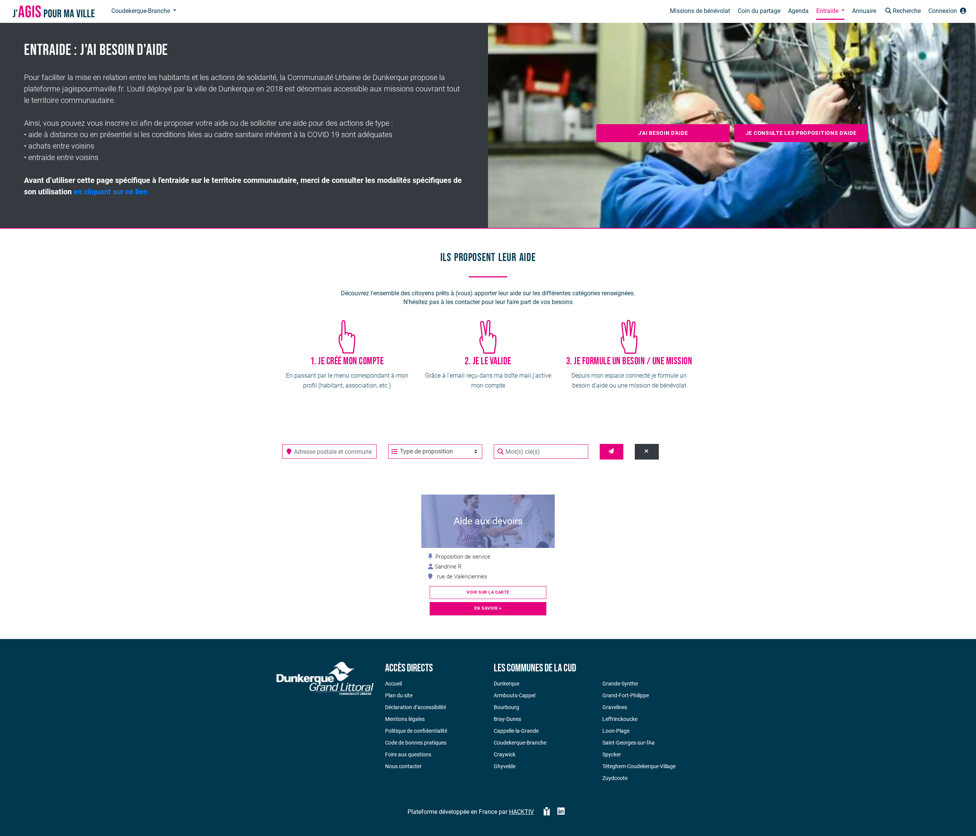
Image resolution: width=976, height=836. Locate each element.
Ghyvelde (504, 766)
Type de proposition (426, 451)
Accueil (393, 684)
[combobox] (329, 451)
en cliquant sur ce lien (111, 191)
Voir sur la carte (488, 592)
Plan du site (399, 695)
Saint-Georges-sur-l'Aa (628, 743)
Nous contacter (403, 766)
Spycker (611, 754)
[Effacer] (647, 452)
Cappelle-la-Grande (516, 731)
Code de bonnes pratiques (415, 743)
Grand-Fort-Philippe (625, 695)
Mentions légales (405, 719)
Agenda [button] (798, 10)
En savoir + (487, 608)
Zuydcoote (615, 778)
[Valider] (612, 452)
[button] (902, 11)
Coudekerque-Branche (520, 743)
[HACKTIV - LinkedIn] (561, 812)
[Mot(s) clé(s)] (500, 451)
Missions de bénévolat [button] (700, 10)
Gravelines (614, 707)
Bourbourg (506, 707)
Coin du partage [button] (759, 10)
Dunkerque (506, 684)
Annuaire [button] (864, 10)
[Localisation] (289, 451)
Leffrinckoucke (619, 719)
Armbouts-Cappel (514, 695)
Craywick (504, 754)
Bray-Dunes (507, 719)
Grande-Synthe (620, 684)
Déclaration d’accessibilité (415, 707)
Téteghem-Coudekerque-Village (639, 766)
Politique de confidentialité (416, 731)
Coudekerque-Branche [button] (141, 10)
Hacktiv (521, 811)
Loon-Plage (615, 731)
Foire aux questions (408, 754)
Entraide (828, 10)
